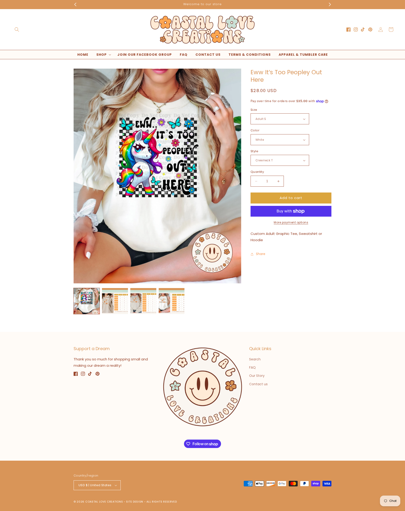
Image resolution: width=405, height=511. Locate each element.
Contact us (258, 384)
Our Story (257, 375)
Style (254, 151)
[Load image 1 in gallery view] (87, 301)
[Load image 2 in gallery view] (115, 301)
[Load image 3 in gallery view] (143, 301)
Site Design (134, 502)
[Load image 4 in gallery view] (172, 301)
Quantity (257, 172)
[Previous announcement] (75, 4)
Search (255, 359)
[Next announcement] (330, 4)
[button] (17, 29)
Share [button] (260, 254)
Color (255, 130)
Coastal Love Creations (104, 502)
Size (254, 109)
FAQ (252, 367)
